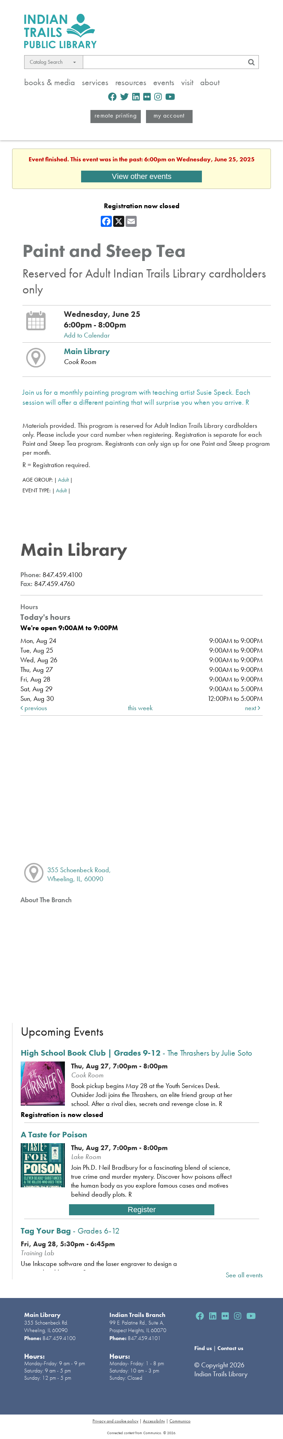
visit (187, 82)
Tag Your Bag (70, 1230)
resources (130, 82)
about (209, 82)
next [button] (251, 707)
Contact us (230, 1348)
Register (142, 1209)
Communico (180, 1421)
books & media (49, 82)
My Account (169, 115)
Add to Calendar (87, 335)
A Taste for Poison (54, 1134)
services (95, 82)
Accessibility (154, 1421)
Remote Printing (116, 115)
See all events (244, 1274)
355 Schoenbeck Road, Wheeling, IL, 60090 (79, 874)
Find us (203, 1348)
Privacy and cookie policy (115, 1421)
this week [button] (140, 707)
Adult (63, 479)
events (163, 82)
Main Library (87, 351)
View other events (142, 176)
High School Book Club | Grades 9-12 (136, 1052)
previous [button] (35, 707)
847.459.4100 (59, 1338)
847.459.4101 (144, 1338)
